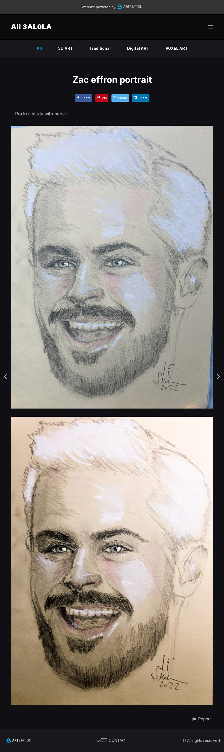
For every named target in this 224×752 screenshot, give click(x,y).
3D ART (65, 48)
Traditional (100, 48)
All (39, 48)
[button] (201, 718)
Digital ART (138, 48)
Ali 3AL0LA (31, 27)
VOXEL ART (177, 48)
